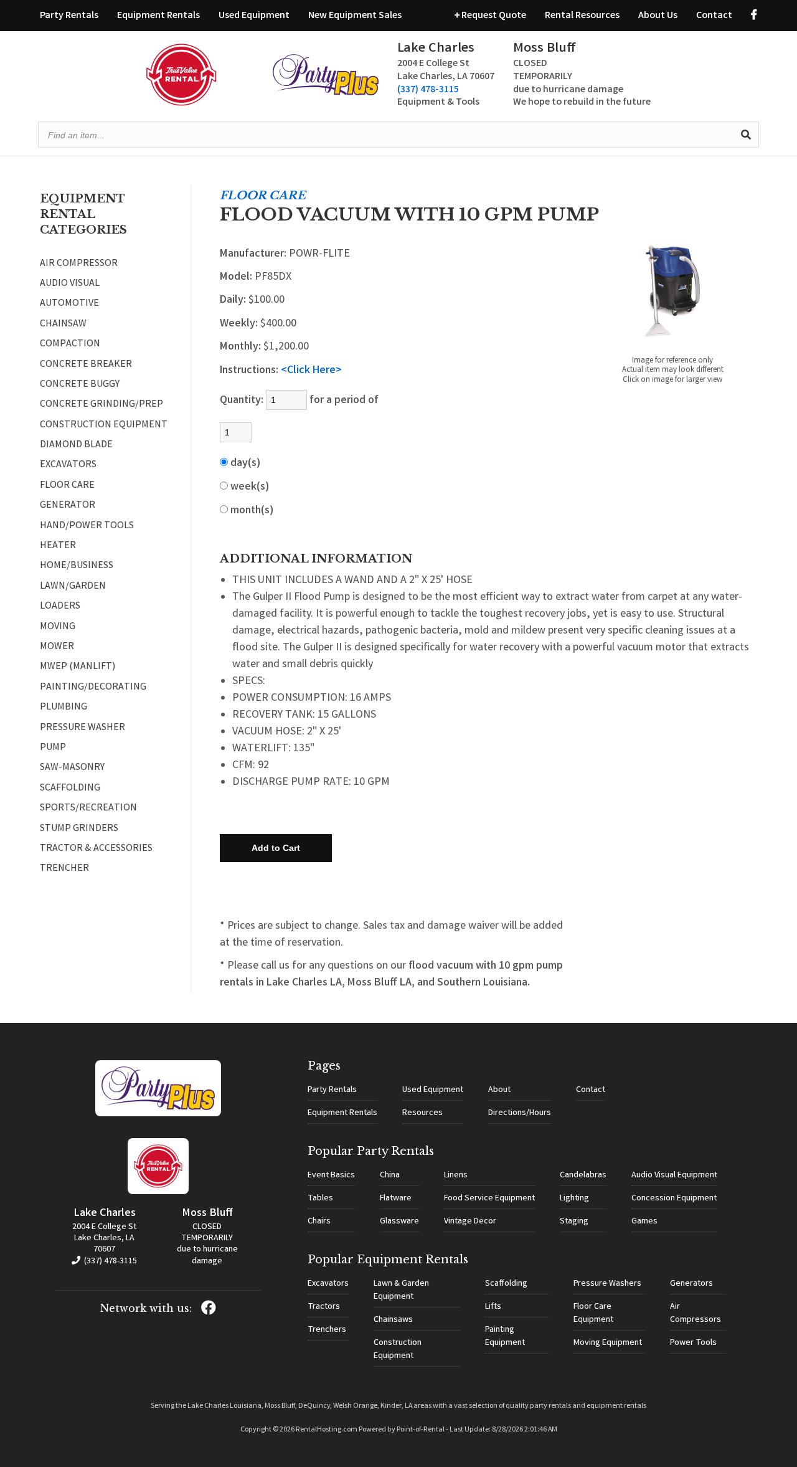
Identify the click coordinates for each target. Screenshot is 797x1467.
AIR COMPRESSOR (79, 264)
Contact (714, 16)
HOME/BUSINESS (76, 566)
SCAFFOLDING (70, 788)
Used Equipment (254, 16)
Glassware (399, 1221)
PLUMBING (63, 708)
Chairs (319, 1221)
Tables (320, 1198)
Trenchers (327, 1330)
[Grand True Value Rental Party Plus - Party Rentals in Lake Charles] (326, 93)
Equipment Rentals (158, 16)
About (499, 1090)
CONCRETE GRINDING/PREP (101, 405)
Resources (422, 1113)
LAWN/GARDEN (73, 587)
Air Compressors (695, 1313)
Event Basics (331, 1175)
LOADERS (60, 607)
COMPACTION (70, 344)
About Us (657, 16)
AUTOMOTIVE (69, 304)
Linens (456, 1175)
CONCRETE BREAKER (86, 365)
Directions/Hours (519, 1113)
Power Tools (693, 1343)
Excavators (328, 1284)
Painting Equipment (505, 1336)
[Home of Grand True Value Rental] (158, 1114)
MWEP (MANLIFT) (77, 667)
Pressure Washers (607, 1284)
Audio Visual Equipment (674, 1175)
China (390, 1175)
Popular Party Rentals (371, 1151)
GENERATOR (67, 506)
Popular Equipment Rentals (388, 1259)
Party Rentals (69, 16)
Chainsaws (393, 1320)
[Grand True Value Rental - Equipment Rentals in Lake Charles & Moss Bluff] (181, 104)
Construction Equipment (398, 1349)
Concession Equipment (674, 1198)
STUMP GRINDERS (79, 829)
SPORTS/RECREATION (88, 808)
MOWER (57, 647)
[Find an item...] (745, 134)
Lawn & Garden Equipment (401, 1290)
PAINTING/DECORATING (93, 688)
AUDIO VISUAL (70, 284)
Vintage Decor (470, 1221)
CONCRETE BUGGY (80, 385)
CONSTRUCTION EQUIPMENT (103, 425)
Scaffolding (506, 1284)
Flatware (396, 1198)
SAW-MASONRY (72, 768)
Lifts (493, 1307)
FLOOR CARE (67, 486)
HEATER (58, 546)
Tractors (324, 1307)
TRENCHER (64, 869)
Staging (574, 1221)
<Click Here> (311, 371)
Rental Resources (582, 16)
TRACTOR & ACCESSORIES (96, 849)
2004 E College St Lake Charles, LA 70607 (104, 1239)
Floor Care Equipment (593, 1313)
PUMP (53, 748)
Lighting (574, 1198)
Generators (691, 1284)
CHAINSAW (63, 324)
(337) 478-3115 (428, 90)
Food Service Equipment (489, 1198)
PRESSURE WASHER (82, 728)
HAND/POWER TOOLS (87, 526)
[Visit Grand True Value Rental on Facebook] (754, 16)
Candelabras (583, 1175)
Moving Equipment (607, 1343)
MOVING (57, 627)
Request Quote (493, 16)
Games (644, 1221)
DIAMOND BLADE (76, 445)
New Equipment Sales (355, 16)
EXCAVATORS (68, 465)
